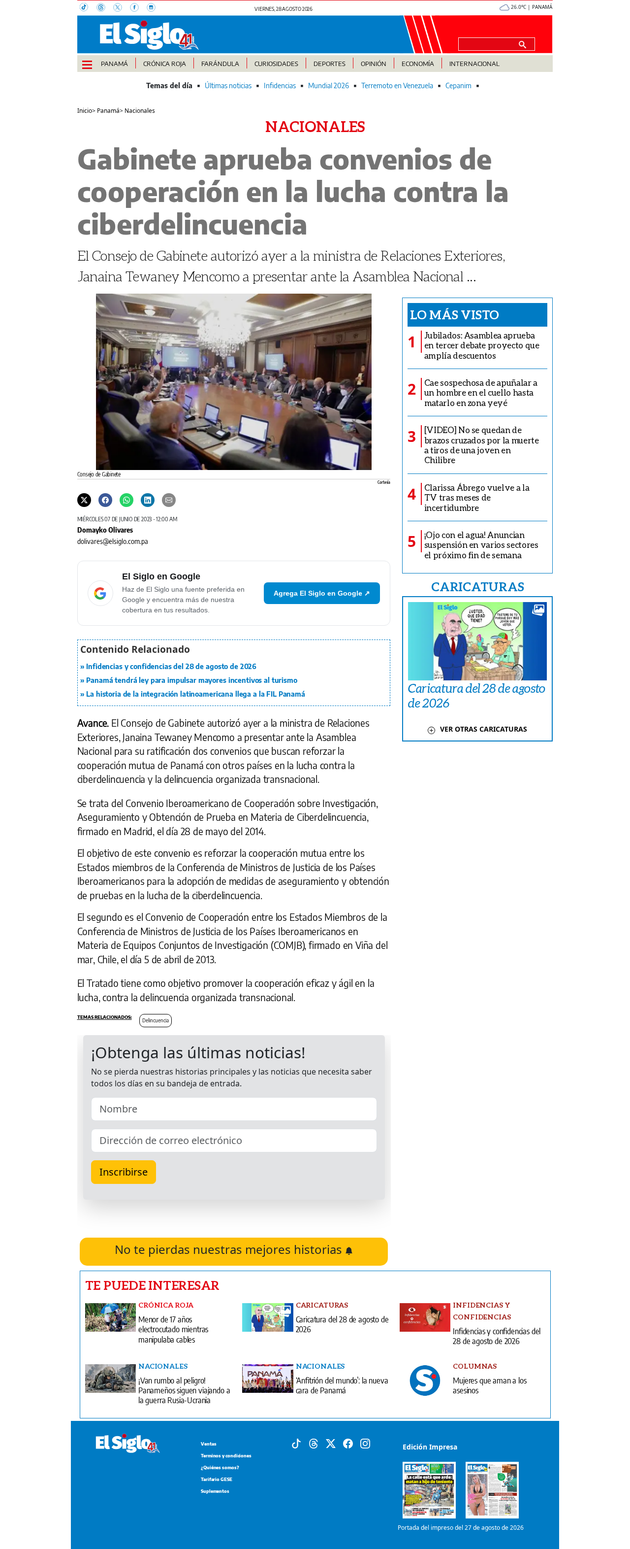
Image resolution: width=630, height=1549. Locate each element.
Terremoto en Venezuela (397, 85)
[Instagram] (154, 8)
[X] (121, 8)
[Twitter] (84, 499)
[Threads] (104, 8)
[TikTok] (88, 8)
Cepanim (458, 85)
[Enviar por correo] (169, 499)
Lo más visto (454, 314)
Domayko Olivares (105, 529)
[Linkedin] (148, 499)
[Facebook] (138, 8)
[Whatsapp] (126, 499)
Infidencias (280, 85)
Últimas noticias (228, 85)
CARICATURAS (477, 586)
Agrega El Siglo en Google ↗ (322, 593)
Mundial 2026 (328, 85)
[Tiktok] (296, 1442)
